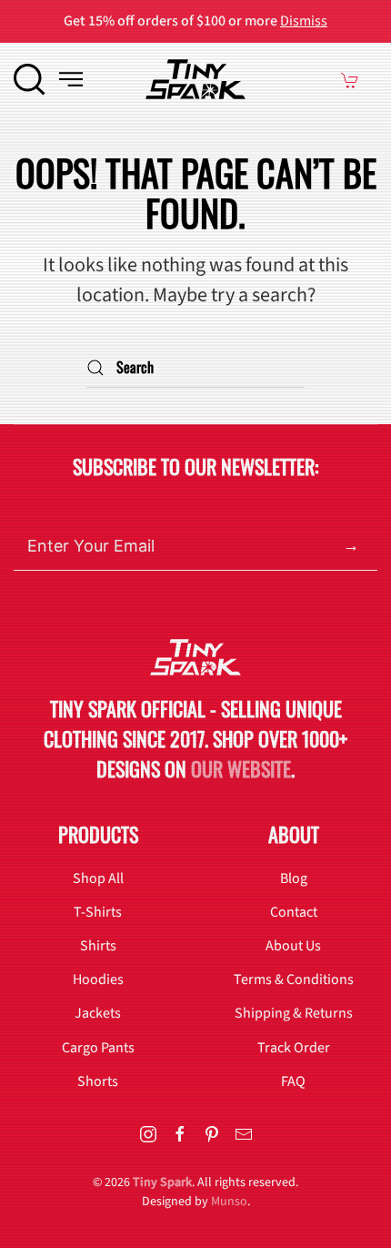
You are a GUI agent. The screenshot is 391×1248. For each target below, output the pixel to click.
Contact (293, 912)
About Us (293, 946)
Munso (229, 1201)
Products (98, 833)
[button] (29, 79)
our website (241, 768)
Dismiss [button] (303, 21)
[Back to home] (195, 79)
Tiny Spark (162, 1182)
